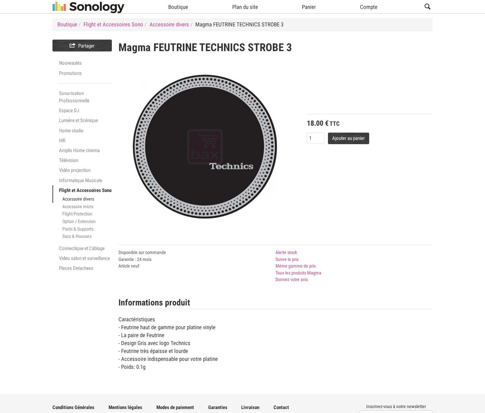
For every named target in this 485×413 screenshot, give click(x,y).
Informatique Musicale (80, 180)
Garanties (217, 407)
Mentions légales (125, 407)
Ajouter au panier (348, 138)
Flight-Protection (77, 213)
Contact (281, 407)
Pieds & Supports (77, 229)
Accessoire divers (78, 199)
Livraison (250, 407)
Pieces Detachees (76, 268)
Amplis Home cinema (79, 150)
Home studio (71, 131)
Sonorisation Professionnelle (74, 97)
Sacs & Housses (76, 236)
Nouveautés (70, 63)
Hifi (62, 140)
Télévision (68, 160)
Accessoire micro (77, 206)
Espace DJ (69, 110)
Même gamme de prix (295, 266)
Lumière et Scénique (78, 120)
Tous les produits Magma (298, 272)
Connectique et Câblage (82, 248)
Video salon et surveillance (84, 258)
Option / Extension (79, 221)
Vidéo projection (74, 170)
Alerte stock (286, 252)
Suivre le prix (287, 259)
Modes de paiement (175, 407)
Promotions (70, 73)
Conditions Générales (73, 407)
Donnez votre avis (291, 279)
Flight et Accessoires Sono (85, 190)
